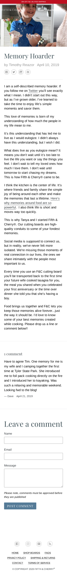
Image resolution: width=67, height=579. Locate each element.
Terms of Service (39, 563)
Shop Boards (53, 10)
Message (10, 465)
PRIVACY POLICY (16, 558)
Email (8, 449)
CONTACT (17, 563)
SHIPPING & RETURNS (43, 558)
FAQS (48, 553)
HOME (15, 553)
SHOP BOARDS (31, 553)
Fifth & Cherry (45, 569)
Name (8, 433)
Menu (41, 10)
